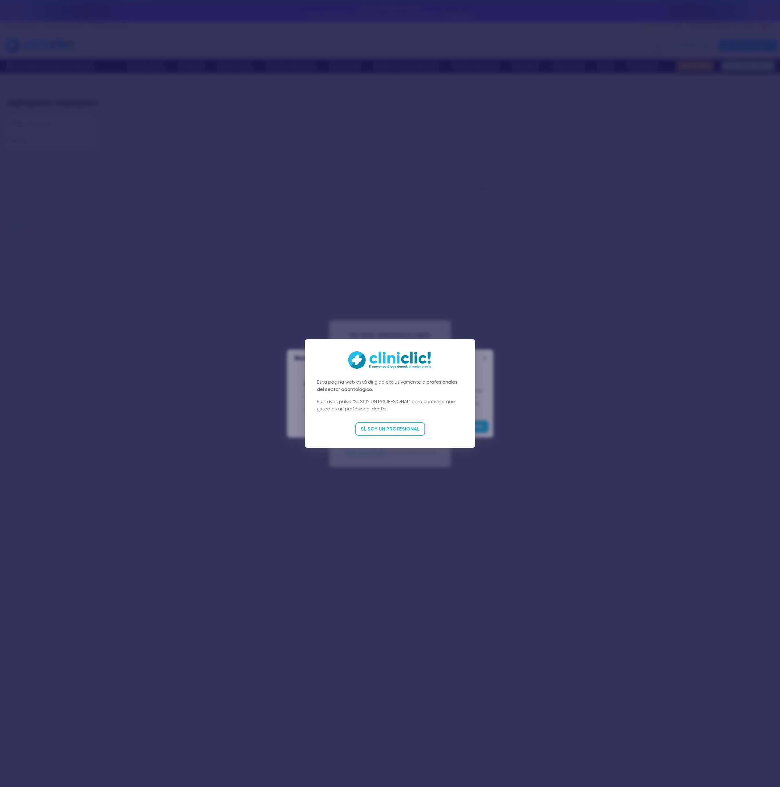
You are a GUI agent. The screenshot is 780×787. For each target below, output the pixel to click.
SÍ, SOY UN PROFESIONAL (390, 429)
